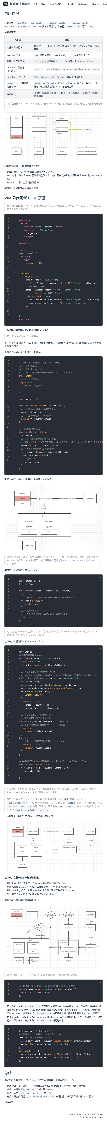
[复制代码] (99, 217)
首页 (35, 4)
